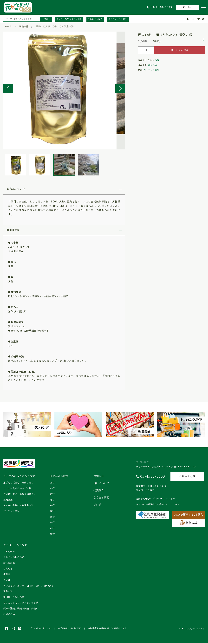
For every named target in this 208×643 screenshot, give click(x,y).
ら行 (52, 528)
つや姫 (6, 580)
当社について (101, 483)
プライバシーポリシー (40, 628)
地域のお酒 (9, 614)
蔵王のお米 (9, 563)
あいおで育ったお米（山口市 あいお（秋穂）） (28, 586)
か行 (157, 60)
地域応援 (8, 500)
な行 (52, 505)
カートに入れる (179, 50)
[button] (8, 88)
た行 (52, 500)
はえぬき (8, 569)
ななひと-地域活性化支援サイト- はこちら (157, 504)
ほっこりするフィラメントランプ (20, 603)
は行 (52, 511)
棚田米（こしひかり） (14, 597)
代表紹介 (98, 490)
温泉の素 (152, 65)
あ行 (52, 483)
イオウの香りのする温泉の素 (18, 505)
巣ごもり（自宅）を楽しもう (18, 483)
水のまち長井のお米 (13, 557)
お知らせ (98, 476)
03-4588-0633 (161, 7)
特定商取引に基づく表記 (69, 628)
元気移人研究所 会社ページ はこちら (155, 499)
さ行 (52, 494)
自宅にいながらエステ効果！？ (19, 494)
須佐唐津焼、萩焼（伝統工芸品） (20, 608)
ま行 (52, 517)
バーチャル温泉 (151, 70)
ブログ (97, 505)
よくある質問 (101, 497)
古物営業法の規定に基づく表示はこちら (107, 628)
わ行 (52, 534)
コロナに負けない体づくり (17, 488)
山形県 (6, 574)
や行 (52, 522)
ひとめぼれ (9, 551)
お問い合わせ (187, 7)
